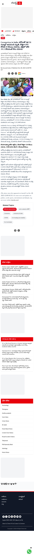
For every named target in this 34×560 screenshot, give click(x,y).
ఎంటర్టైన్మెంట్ (22, 497)
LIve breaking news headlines (18, 218)
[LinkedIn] (14, 516)
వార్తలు (14, 35)
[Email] (20, 516)
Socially (17, 31)
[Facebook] (9, 73)
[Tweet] (19, 230)
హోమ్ (2, 35)
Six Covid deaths (8, 222)
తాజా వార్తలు (6, 262)
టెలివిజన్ (21, 499)
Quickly (8, 31)
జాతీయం (29, 31)
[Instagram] (12, 516)
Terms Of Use (11, 524)
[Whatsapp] (16, 73)
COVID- (6, 218)
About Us (4, 524)
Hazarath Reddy (7, 68)
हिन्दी (8, 520)
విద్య (3, 504)
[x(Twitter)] (12, 73)
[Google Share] (22, 74)
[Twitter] (6, 516)
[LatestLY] (16, 4)
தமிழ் (21, 520)
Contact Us (17, 524)
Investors (23, 524)
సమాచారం (4, 502)
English (4, 520)
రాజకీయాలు (4, 499)
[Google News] (17, 516)
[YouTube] (9, 516)
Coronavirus (7, 214)
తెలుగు (17, 520)
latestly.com (14, 200)
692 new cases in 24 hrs (9, 209)
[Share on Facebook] (15, 230)
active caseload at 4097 (24, 209)
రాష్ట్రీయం (24, 31)
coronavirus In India (18, 214)
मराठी (11, 520)
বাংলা (14, 520)
